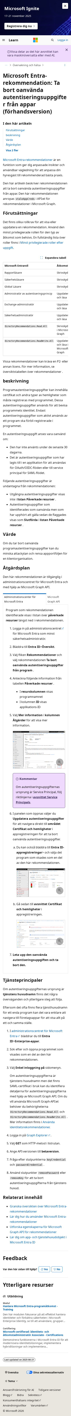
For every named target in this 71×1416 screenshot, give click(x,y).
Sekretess (34, 1395)
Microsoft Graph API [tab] (54, 599)
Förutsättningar (15, 130)
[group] (35, 309)
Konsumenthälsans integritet (21, 1400)
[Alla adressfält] (6, 65)
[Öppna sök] (52, 40)
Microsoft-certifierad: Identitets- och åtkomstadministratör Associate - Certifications (33, 1333)
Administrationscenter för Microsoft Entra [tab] (20, 599)
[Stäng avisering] (65, 6)
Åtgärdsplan (13, 144)
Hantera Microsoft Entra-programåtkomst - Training (30, 1308)
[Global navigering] (3, 40)
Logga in (63, 40)
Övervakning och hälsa (27, 65)
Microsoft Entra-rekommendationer (28, 160)
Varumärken (38, 1405)
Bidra (20, 1395)
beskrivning (13, 135)
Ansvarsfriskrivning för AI (18, 1390)
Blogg (6, 1395)
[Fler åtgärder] (65, 65)
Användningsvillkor (14, 1405)
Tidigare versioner (49, 1390)
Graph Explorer (37, 1135)
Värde (9, 140)
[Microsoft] (35, 40)
